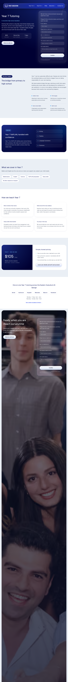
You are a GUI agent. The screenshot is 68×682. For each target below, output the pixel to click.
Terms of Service (45, 59)
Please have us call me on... (47, 29)
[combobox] (52, 43)
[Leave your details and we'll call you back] (49, 265)
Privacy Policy (60, 58)
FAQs (46, 6)
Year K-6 (39, 6)
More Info (51, 6)
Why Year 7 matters (7, 76)
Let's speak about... (45, 46)
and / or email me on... (45, 35)
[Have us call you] (8, 43)
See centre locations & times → (34, 302)
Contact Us (60, 6)
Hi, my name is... (44, 23)
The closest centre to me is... (47, 40)
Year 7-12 (31, 6)
